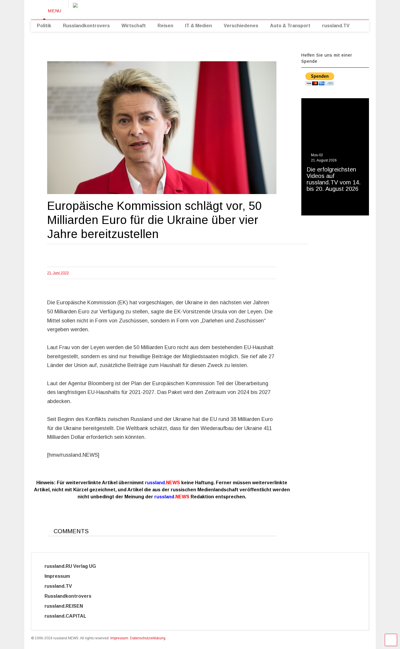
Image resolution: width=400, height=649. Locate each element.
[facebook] (331, 9)
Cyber (111, 616)
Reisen (165, 25)
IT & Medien (198, 25)
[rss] (313, 9)
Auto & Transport (290, 25)
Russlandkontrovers (86, 25)
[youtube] (295, 9)
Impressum (63, 576)
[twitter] (304, 9)
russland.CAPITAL (69, 616)
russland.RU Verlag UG (70, 566)
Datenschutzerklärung (147, 638)
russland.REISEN (67, 606)
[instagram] (322, 9)
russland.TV (336, 25)
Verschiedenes (241, 25)
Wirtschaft (134, 25)
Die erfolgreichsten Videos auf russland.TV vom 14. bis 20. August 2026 (334, 179)
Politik (44, 25)
